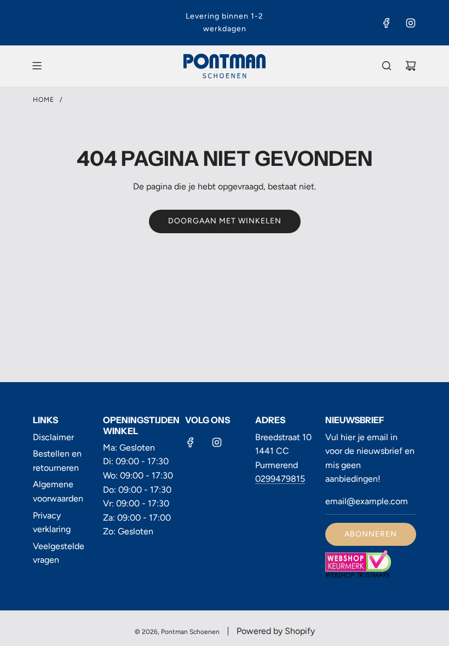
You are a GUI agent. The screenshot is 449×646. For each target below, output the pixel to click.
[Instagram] (411, 23)
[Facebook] (387, 23)
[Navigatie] (37, 66)
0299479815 (280, 479)
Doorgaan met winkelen (224, 221)
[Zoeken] (387, 66)
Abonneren (370, 534)
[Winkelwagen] (411, 66)
